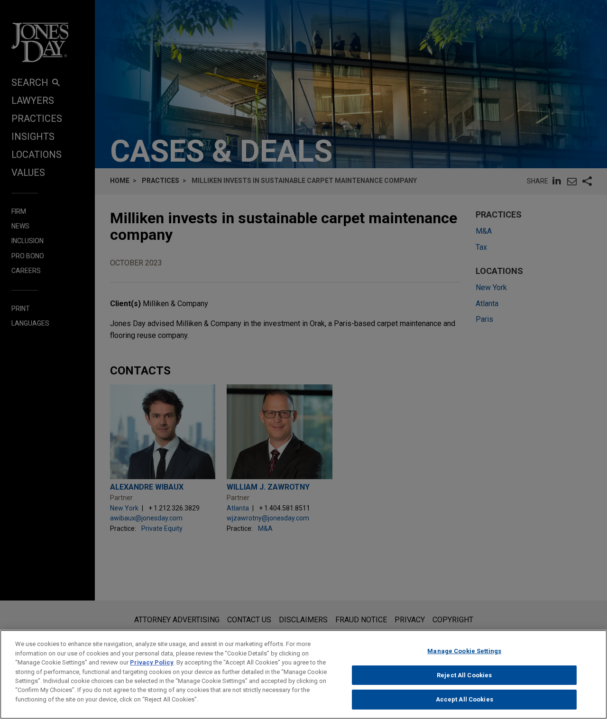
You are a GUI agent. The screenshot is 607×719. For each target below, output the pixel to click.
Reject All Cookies (464, 675)
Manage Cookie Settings (464, 651)
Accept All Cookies (464, 699)
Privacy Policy (152, 662)
